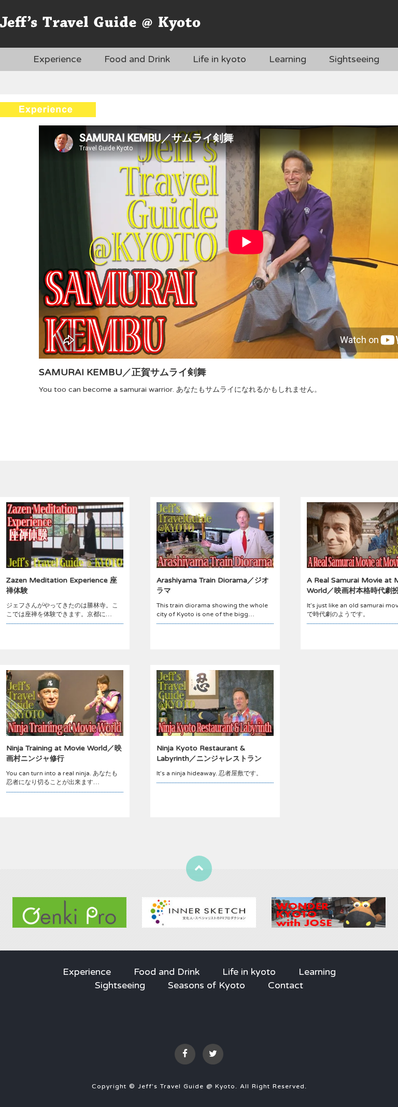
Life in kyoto (219, 59)
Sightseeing (354, 59)
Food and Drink (137, 59)
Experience (57, 59)
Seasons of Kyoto (206, 985)
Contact (285, 985)
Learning (287, 59)
